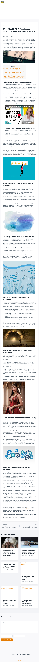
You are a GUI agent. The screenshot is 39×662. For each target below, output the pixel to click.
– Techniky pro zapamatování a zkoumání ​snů (12, 72)
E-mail (16, 636)
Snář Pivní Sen (6, 36)
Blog (3, 647)
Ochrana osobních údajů (25, 654)
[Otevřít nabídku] (37, 2)
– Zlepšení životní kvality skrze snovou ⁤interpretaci (13, 77)
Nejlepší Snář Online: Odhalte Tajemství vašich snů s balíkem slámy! (28, 602)
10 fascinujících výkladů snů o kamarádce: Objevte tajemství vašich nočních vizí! (9, 526)
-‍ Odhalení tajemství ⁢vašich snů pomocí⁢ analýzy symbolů (14, 76)
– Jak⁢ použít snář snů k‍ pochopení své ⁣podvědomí (13, 73)
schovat (15, 66)
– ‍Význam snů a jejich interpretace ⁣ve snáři (11, 68)
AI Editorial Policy (19, 660)
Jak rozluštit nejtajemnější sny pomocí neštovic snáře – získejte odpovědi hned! (29, 552)
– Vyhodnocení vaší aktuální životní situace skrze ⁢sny (13, 71)
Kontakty (10, 647)
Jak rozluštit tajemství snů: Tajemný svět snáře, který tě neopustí (9, 602)
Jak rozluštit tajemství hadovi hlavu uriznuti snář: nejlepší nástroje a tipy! (30, 526)
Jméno (3, 636)
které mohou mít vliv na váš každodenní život (25, 508)
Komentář (4, 622)
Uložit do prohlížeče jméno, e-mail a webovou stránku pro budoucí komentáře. (32, 635)
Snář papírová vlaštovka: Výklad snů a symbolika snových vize (9, 566)
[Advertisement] (19, 12)
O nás (6, 647)
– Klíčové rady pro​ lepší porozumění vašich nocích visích (14, 75)
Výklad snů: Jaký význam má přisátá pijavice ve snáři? (28, 578)
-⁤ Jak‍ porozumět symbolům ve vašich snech (12, 69)
